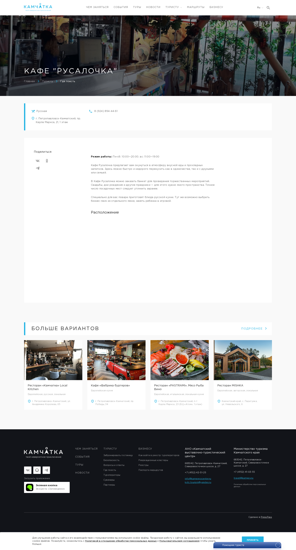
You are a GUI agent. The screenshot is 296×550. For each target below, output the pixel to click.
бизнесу (145, 449)
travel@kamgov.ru (243, 478)
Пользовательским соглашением (179, 541)
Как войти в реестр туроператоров (158, 455)
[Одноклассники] (47, 161)
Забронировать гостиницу (118, 455)
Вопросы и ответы (114, 465)
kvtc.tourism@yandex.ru (198, 482)
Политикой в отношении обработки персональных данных (121, 541)
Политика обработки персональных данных (250, 485)
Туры (137, 7)
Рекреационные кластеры (153, 460)
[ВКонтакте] (37, 161)
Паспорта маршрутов (150, 470)
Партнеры (109, 485)
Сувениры (109, 480)
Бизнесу (216, 7)
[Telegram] (37, 168)
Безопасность (111, 460)
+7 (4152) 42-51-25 (195, 473)
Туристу (47, 81)
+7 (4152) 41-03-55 (244, 472)
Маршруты (196, 7)
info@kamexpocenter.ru (198, 479)
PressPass (266, 517)
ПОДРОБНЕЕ (252, 329)
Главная (29, 81)
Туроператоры (111, 475)
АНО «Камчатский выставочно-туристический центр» (205, 453)
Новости (153, 7)
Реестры (143, 465)
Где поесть (67, 81)
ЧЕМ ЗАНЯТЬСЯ (97, 7)
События (121, 7)
